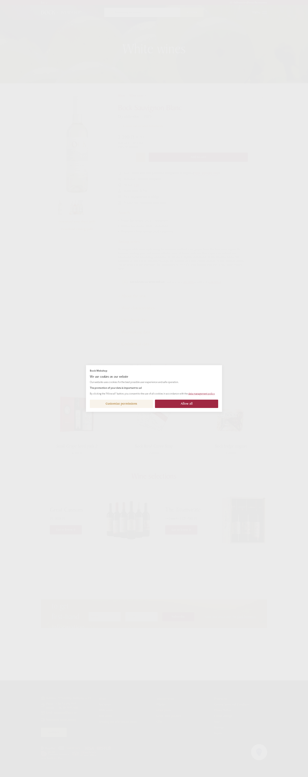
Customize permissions (121, 404)
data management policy (201, 394)
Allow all (187, 404)
